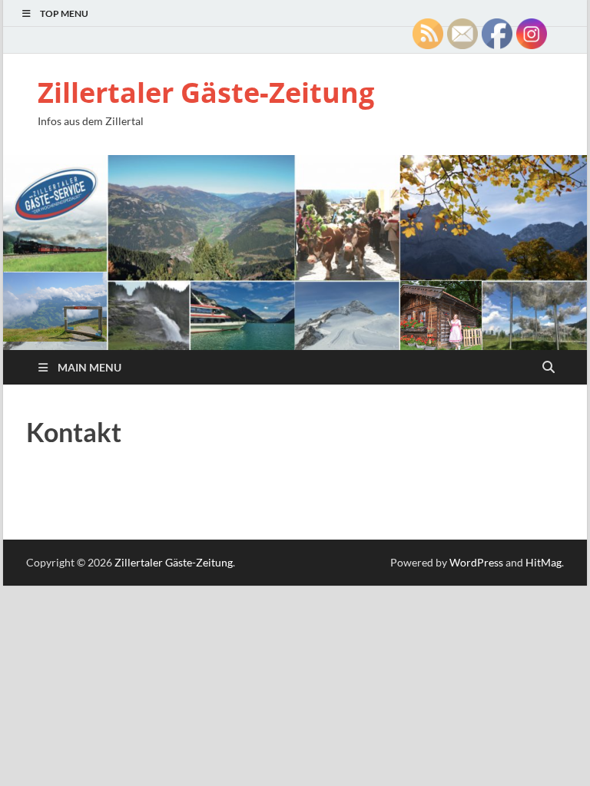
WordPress (476, 562)
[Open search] (548, 367)
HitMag (543, 562)
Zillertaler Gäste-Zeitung (206, 92)
